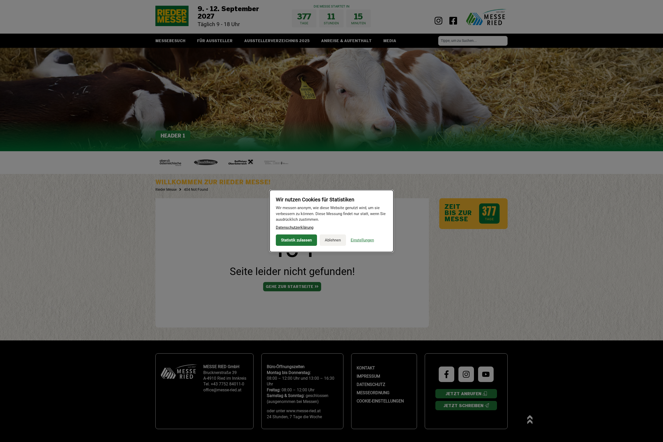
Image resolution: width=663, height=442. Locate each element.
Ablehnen (333, 240)
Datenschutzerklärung (294, 227)
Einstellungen (362, 240)
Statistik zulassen (296, 240)
